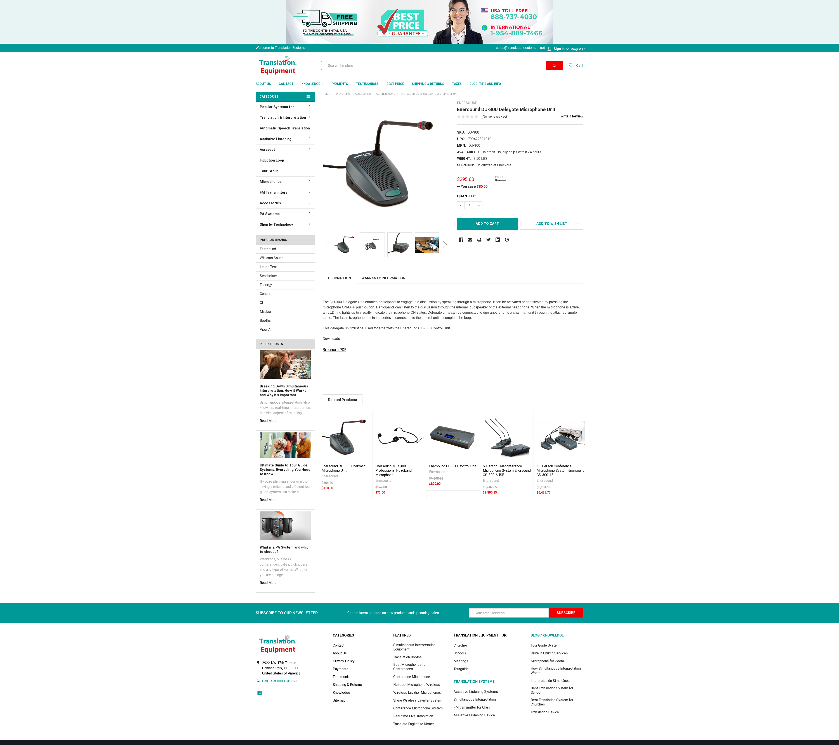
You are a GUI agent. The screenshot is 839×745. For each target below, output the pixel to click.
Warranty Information (383, 278)
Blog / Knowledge (547, 635)
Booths (265, 320)
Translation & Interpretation (283, 117)
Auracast (267, 150)
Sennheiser (268, 276)
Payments (340, 84)
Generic (265, 294)
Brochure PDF (334, 349)
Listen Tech (268, 267)
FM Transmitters (274, 192)
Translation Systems (474, 682)
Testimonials (367, 84)
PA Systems (270, 214)
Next (444, 244)
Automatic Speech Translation (285, 128)
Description (339, 278)
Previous (327, 244)
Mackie (265, 312)
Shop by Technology (276, 224)
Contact (286, 84)
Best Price (395, 84)
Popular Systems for (277, 107)
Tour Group (269, 171)
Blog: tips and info (485, 84)
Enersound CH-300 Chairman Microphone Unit (343, 468)
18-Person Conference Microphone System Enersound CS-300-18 (560, 470)
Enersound (268, 249)
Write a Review (571, 116)
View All (266, 329)
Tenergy (266, 285)
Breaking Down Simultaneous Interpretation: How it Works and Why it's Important (284, 390)
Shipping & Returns (428, 84)
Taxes (457, 84)
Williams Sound (271, 258)
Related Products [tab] (342, 400)
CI (261, 303)
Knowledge (311, 84)
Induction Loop (272, 160)
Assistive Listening (275, 139)
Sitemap (339, 700)
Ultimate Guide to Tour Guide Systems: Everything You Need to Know (285, 469)
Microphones (271, 182)
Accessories (270, 203)
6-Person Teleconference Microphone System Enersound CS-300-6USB (507, 470)
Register (578, 49)
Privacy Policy (344, 661)
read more (268, 421)
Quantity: (466, 196)
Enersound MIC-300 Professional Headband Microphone (393, 470)
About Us (263, 84)
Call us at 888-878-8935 (280, 681)
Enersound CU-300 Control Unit (452, 466)
